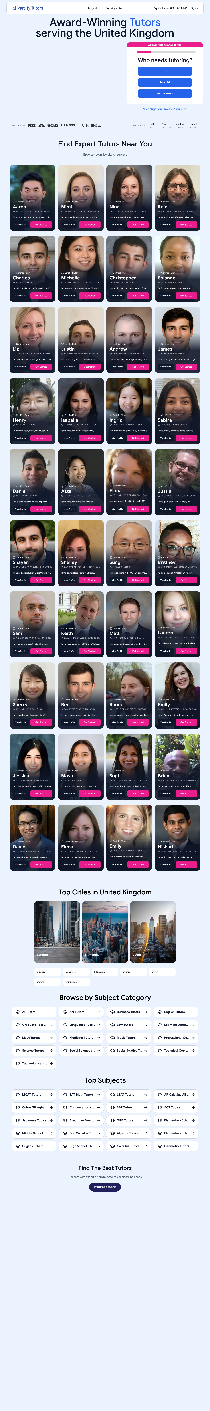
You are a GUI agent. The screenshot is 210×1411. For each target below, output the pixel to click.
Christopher (122, 278)
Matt (114, 633)
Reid (163, 206)
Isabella (69, 420)
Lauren (165, 632)
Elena (115, 490)
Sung (115, 562)
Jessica (21, 775)
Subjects (93, 8)
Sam (17, 633)
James (165, 349)
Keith (67, 633)
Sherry (20, 704)
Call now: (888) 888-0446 (172, 8)
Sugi (114, 775)
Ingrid (116, 420)
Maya (67, 775)
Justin (68, 349)
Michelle (70, 278)
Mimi (66, 206)
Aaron (19, 206)
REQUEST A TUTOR (105, 1187)
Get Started (41, 224)
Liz (16, 349)
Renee (116, 704)
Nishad (165, 846)
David (19, 846)
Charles (21, 278)
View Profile (20, 224)
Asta (66, 491)
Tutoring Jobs (114, 8)
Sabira (165, 420)
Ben (65, 704)
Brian (163, 775)
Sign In (194, 8)
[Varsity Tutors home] (27, 8)
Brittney (167, 562)
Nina (114, 206)
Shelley (69, 562)
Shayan (21, 562)
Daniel (20, 491)
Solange (167, 278)
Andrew (118, 349)
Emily (164, 704)
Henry (19, 420)
